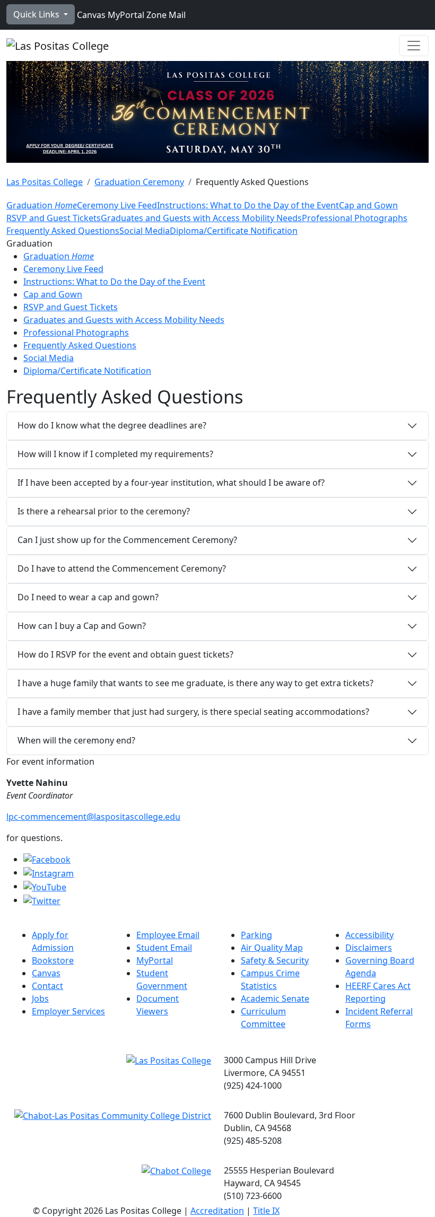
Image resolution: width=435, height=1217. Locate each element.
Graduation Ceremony (139, 182)
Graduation (41, 205)
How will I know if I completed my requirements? (115, 454)
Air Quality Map (272, 947)
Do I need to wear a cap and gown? (88, 597)
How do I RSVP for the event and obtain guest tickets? (125, 654)
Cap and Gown (368, 205)
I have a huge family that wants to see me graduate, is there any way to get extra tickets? (197, 683)
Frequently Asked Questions (62, 231)
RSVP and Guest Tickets (53, 218)
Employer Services (68, 1011)
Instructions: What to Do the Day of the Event (248, 205)
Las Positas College (44, 182)
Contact (47, 986)
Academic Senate (275, 998)
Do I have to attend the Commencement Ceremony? (122, 568)
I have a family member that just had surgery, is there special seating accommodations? (193, 711)
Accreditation (217, 1210)
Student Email (164, 947)
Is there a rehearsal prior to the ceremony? (104, 511)
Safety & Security (275, 960)
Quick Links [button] (37, 14)
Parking (256, 935)
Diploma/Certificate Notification (234, 231)
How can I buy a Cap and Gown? (82, 626)
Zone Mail (165, 15)
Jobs (40, 998)
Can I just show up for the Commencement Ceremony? (127, 540)
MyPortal (125, 15)
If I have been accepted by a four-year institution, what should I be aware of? (171, 482)
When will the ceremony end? (76, 740)
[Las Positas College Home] (57, 45)
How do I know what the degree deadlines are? (112, 425)
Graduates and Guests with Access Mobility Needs (201, 218)
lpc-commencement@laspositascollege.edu (93, 816)
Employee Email (167, 935)
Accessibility (369, 935)
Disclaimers (368, 947)
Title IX (266, 1210)
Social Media (144, 231)
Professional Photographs (354, 218)
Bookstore (53, 960)
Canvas (90, 15)
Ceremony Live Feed (117, 205)
